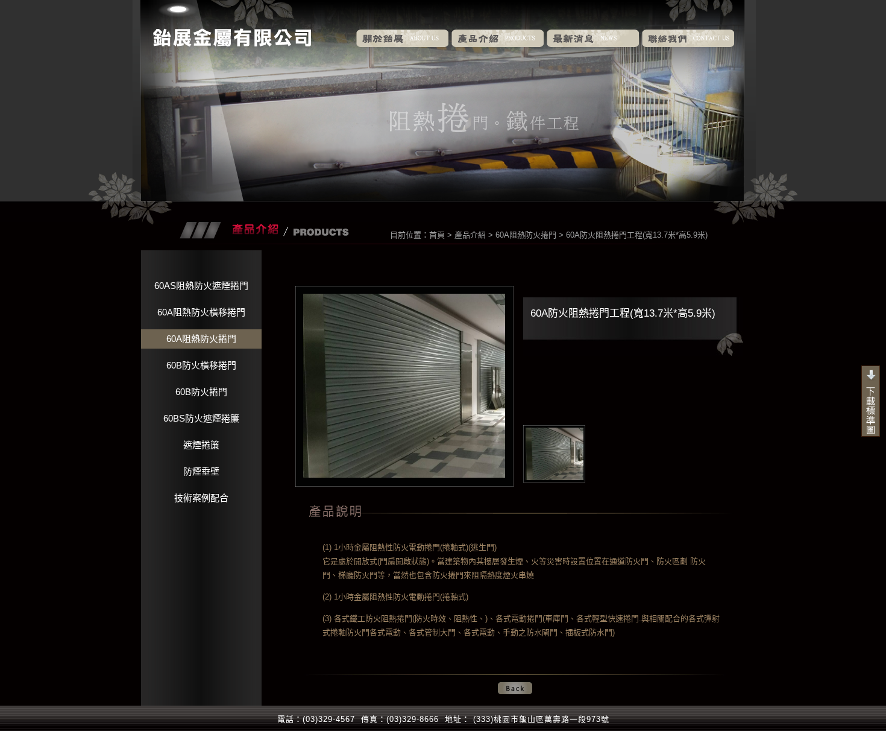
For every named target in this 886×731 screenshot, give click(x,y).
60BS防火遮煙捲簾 (201, 418)
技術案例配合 (201, 498)
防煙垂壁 (201, 471)
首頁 (437, 234)
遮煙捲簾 (201, 445)
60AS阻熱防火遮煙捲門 (201, 285)
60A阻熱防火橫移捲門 (201, 312)
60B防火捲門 (201, 392)
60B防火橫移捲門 (201, 365)
